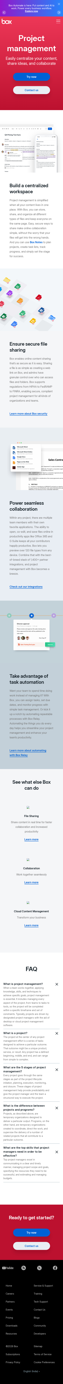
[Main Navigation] (58, 21)
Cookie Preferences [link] (44, 1362)
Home (9, 1285)
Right (59, 12)
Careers (10, 1293)
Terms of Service (43, 1354)
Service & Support (43, 1285)
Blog (24, 1268)
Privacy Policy (13, 1362)
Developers (40, 1333)
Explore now (31, 11)
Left (4, 12)
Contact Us (39, 1309)
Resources (11, 1333)
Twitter (39, 1268)
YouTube (8, 1268)
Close (59, 4)
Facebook (55, 1268)
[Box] (7, 22)
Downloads (11, 1325)
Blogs (37, 1317)
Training (38, 1293)
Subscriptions (13, 1354)
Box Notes (36, 242)
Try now (31, 76)
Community (40, 1325)
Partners (10, 1301)
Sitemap (38, 1346)
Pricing (9, 1317)
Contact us (31, 90)
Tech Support (41, 1301)
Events (9, 1309)
